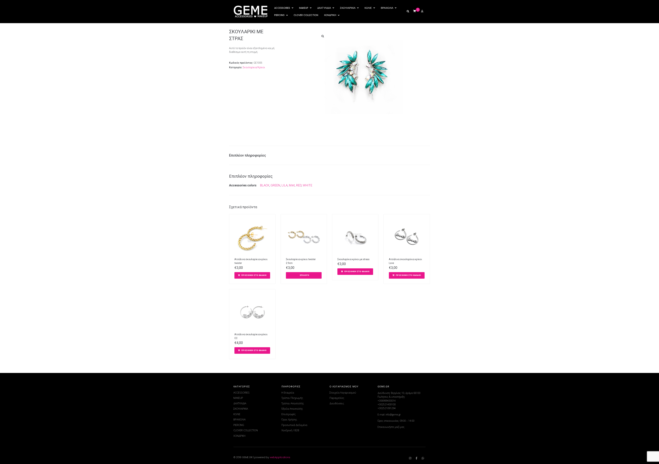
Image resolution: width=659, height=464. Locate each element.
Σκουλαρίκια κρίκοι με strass (353, 259)
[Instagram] (410, 458)
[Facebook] (416, 458)
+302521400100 (387, 404)
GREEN (275, 185)
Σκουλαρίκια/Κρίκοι (254, 67)
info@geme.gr (393, 414)
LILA (284, 185)
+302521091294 (387, 408)
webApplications (280, 457)
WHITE (307, 185)
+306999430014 (387, 400)
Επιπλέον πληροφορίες (247, 155)
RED (299, 185)
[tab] (249, 155)
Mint (292, 185)
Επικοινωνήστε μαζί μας (391, 427)
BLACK (264, 185)
